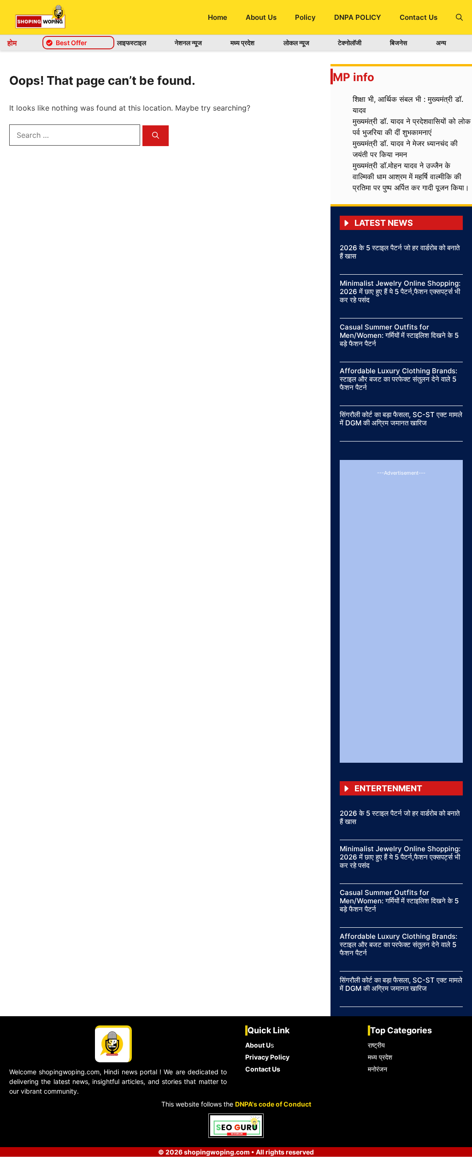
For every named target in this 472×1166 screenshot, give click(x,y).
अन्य (441, 43)
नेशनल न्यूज (188, 43)
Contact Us (418, 17)
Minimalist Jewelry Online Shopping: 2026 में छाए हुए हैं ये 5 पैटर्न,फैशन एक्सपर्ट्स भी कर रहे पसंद (400, 291)
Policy (305, 17)
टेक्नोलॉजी (349, 43)
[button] (459, 17)
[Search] (155, 135)
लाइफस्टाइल (131, 43)
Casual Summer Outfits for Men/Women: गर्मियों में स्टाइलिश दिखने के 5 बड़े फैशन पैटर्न (399, 335)
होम (12, 42)
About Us (261, 17)
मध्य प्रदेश (242, 43)
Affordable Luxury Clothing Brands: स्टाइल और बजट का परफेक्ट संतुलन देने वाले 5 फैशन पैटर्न (398, 379)
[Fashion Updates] (40, 17)
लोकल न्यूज (296, 43)
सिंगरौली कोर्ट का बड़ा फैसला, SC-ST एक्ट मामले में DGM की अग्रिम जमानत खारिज (401, 418)
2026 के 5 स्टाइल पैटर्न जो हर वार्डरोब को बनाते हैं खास (400, 251)
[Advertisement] (401, 615)
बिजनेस (398, 43)
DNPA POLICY (357, 17)
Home (217, 17)
